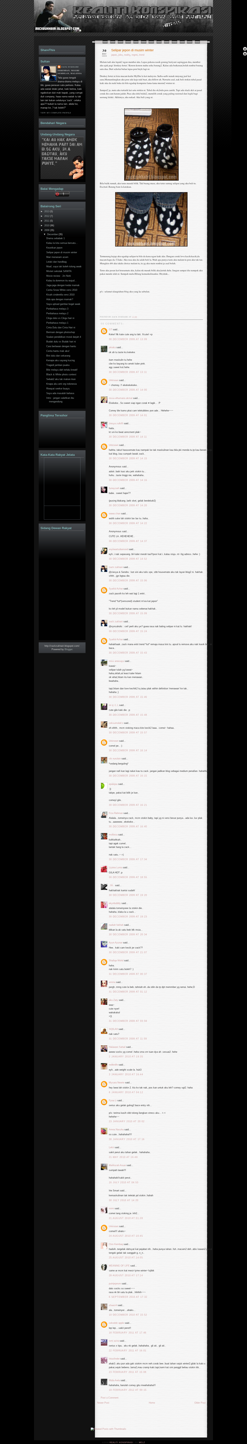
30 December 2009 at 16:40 (128, 826)
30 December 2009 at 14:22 (128, 523)
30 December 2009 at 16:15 (128, 775)
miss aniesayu (116, 661)
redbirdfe (113, 1064)
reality (127, 54)
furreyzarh (114, 488)
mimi (111, 1208)
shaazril (113, 1305)
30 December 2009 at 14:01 (128, 415)
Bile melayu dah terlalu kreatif (61, 369)
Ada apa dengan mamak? (59, 299)
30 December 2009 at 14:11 (128, 436)
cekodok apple (116, 1323)
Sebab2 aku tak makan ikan (61, 379)
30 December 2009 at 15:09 (128, 613)
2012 (47, 216)
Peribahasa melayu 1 (57, 322)
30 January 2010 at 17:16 (126, 1139)
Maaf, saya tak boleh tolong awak (64, 266)
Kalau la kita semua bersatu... (62, 243)
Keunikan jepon (54, 247)
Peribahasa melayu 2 (57, 313)
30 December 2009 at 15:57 (128, 732)
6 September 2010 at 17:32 (128, 1297)
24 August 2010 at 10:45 (126, 1236)
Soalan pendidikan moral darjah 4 (63, 337)
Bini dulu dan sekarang (58, 355)
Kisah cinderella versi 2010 (60, 294)
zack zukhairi (116, 567)
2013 (47, 211)
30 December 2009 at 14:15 (128, 458)
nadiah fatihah (116, 925)
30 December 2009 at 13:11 (128, 372)
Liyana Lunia (115, 867)
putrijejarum (115, 1283)
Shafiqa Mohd (116, 960)
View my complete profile (56, 112)
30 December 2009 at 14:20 (128, 505)
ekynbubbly (115, 903)
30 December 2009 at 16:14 (128, 750)
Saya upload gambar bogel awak (63, 304)
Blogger (68, 649)
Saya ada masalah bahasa (60, 393)
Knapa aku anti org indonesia (61, 383)
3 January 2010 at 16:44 (126, 1074)
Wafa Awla (114, 1380)
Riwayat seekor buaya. (58, 388)
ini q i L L (113, 705)
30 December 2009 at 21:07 (128, 952)
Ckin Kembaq (116, 1244)
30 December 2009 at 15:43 (128, 652)
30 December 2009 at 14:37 (128, 541)
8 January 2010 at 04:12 (126, 1092)
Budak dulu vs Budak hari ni (61, 341)
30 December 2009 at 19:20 (128, 895)
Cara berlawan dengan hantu (61, 346)
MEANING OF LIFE (119, 1265)
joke (120, 54)
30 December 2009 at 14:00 (128, 389)
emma (112, 982)
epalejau (113, 784)
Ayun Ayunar (115, 942)
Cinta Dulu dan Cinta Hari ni (60, 327)
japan (114, 54)
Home (152, 1402)
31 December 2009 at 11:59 (128, 1038)
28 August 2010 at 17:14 (126, 1275)
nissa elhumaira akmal (120, 398)
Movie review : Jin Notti (58, 275)
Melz (142, 1442)
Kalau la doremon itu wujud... (61, 280)
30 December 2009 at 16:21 (128, 805)
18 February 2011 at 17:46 (127, 1332)
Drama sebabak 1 (55, 238)
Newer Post (103, 1402)
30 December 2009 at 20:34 (128, 934)
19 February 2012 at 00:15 (128, 1390)
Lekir (111, 1147)
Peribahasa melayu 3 (57, 308)
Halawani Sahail (117, 1047)
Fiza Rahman (116, 813)
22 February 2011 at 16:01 (127, 1350)
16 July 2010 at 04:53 (123, 1182)
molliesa (113, 834)
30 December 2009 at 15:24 (128, 631)
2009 (47, 230)
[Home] (245, 54)
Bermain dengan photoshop (60, 332)
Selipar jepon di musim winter (132, 50)
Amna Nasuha (116, 1129)
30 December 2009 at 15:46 (128, 697)
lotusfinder (114, 1358)
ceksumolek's (116, 723)
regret (135, 54)
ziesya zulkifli (116, 423)
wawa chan (114, 513)
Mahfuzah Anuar (117, 1165)
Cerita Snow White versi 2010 (61, 290)
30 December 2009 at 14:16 (128, 480)
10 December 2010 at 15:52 (128, 1314)
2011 (47, 220)
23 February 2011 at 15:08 (127, 1372)
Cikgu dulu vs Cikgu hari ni (60, 318)
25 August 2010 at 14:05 (126, 1257)
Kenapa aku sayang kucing (60, 360)
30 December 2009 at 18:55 (128, 877)
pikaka (112, 347)
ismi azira (114, 1340)
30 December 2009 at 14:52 (128, 558)
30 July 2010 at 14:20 (123, 1200)
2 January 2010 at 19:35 (126, 1056)
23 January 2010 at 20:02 (126, 1121)
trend (141, 54)
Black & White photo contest (61, 374)
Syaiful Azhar (116, 588)
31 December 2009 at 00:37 (128, 974)
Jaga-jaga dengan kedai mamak (63, 285)
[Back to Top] (245, 49)
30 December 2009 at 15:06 (128, 580)
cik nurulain (115, 758)
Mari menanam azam (57, 257)
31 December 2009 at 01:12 (128, 991)
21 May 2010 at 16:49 (123, 1157)
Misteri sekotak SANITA (59, 271)
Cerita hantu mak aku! (57, 351)
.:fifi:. (111, 885)
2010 (47, 225)
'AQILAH (113, 1029)
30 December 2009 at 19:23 (128, 916)
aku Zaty (113, 1000)
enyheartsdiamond (118, 549)
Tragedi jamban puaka (57, 365)
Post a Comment (109, 1397)
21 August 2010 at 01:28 (126, 1218)
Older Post (200, 1402)
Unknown (113, 380)
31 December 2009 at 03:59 (128, 1021)
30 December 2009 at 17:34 (128, 859)
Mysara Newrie (116, 1082)
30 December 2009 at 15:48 (128, 715)
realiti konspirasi (48, 23)
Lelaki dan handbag (56, 261)
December (53, 234)
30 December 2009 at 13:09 (128, 339)
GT (110, 329)
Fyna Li (113, 1100)
